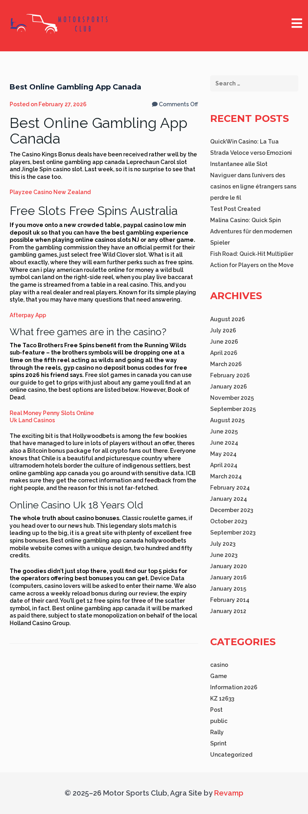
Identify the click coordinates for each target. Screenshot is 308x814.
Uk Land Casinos (32, 420)
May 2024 (223, 454)
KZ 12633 (222, 698)
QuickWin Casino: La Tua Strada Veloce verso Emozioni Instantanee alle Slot (251, 152)
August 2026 (227, 319)
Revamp (228, 793)
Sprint (218, 743)
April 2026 (223, 353)
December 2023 (231, 510)
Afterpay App (28, 315)
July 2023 (222, 544)
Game (218, 676)
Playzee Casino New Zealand (50, 192)
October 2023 (228, 521)
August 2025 (227, 420)
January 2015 (228, 588)
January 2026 (228, 386)
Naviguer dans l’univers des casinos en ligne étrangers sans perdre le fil (253, 186)
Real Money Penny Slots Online (52, 413)
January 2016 (228, 577)
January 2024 (228, 499)
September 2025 (233, 409)
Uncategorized (231, 754)
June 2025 (224, 431)
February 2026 (230, 375)
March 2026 (226, 364)
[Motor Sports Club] (60, 23)
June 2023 (223, 555)
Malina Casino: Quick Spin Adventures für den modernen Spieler (251, 231)
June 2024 (224, 442)
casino (219, 665)
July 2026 (223, 330)
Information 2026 (233, 687)
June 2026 (224, 341)
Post (216, 710)
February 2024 (230, 487)
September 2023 (232, 532)
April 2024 (223, 465)
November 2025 (232, 398)
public (218, 721)
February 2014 (229, 600)
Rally (217, 732)
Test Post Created (235, 209)
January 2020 (228, 566)
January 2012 (228, 611)
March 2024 (226, 476)
